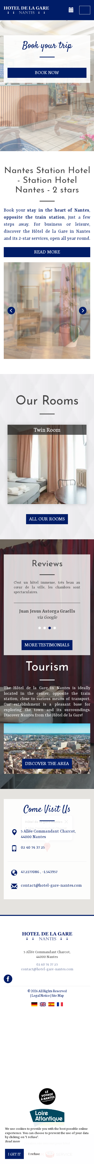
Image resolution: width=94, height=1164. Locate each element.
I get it (14, 1153)
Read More (47, 251)
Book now (47, 72)
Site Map (58, 995)
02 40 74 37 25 (33, 847)
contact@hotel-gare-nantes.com (51, 885)
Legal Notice (41, 995)
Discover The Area (47, 763)
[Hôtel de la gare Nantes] (29, 10)
